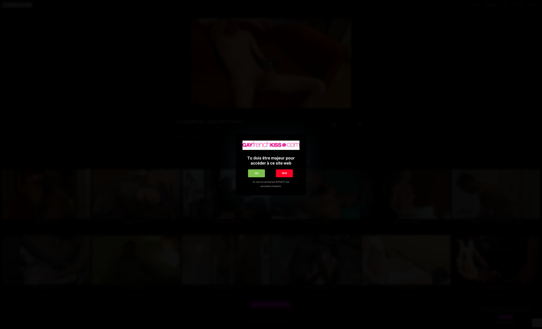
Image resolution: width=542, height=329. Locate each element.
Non (284, 173)
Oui (256, 173)
